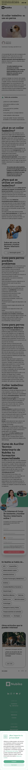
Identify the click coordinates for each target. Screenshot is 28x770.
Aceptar (14, 761)
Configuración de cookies (11, 751)
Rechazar (14, 765)
